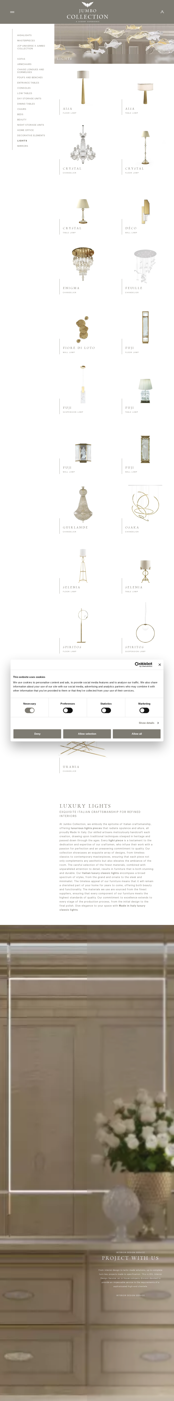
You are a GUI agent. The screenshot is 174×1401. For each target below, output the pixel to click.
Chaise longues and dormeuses (30, 70)
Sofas (21, 59)
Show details (146, 722)
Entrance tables (28, 83)
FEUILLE (134, 288)
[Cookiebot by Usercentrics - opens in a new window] (137, 664)
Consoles (24, 88)
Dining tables (26, 104)
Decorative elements (31, 135)
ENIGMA (71, 288)
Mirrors (22, 146)
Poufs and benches (30, 77)
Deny (37, 733)
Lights (22, 141)
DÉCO (131, 228)
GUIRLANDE (75, 528)
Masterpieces (26, 40)
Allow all (137, 733)
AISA (68, 109)
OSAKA (132, 528)
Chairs (21, 109)
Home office (25, 130)
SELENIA (72, 587)
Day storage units (29, 98)
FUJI (129, 348)
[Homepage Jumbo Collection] (87, 12)
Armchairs (24, 64)
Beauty (22, 120)
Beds (20, 114)
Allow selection (87, 733)
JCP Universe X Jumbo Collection (31, 47)
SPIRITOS (72, 647)
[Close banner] (160, 664)
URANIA (71, 767)
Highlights (24, 35)
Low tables (24, 93)
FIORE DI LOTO (79, 348)
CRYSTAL (72, 169)
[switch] (68, 710)
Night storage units (30, 125)
